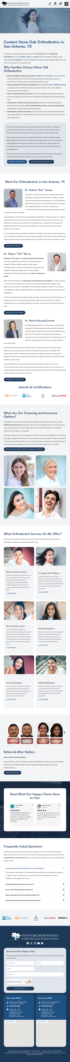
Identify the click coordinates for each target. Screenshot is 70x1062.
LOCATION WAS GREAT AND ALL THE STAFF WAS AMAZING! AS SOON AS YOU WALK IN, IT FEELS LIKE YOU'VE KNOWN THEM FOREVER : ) (20, 817)
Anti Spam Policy (46, 1051)
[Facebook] (28, 943)
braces (10, 60)
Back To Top (56, 1051)
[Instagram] (35, 943)
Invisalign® (17, 60)
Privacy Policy (36, 1051)
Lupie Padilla (19, 805)
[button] (64, 732)
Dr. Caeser (49, 76)
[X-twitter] (31, 943)
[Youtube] (38, 943)
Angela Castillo (46, 805)
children (23, 57)
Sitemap (11, 1051)
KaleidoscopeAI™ (38, 1054)
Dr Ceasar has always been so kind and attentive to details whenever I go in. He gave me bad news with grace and (48, 816)
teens (29, 57)
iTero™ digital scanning (57, 85)
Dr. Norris (39, 76)
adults (36, 57)
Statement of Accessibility (22, 1051)
